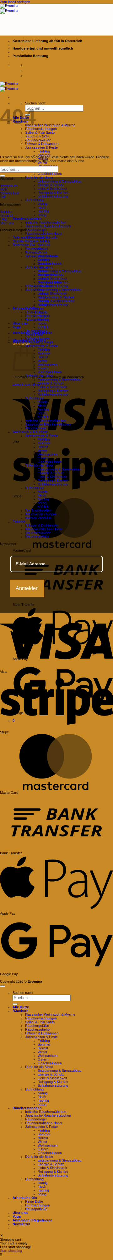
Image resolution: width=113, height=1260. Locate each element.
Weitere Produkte (38, 518)
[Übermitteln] (2, 176)
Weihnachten (47, 275)
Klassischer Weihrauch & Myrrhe (50, 125)
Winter (42, 252)
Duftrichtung (34, 200)
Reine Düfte (34, 335)
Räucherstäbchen (27, 218)
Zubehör (19, 522)
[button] (21, 1224)
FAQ (3, 219)
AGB (3, 189)
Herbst (43, 267)
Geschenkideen (50, 173)
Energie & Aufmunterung (56, 301)
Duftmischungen (37, 338)
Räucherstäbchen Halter (43, 233)
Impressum (8, 186)
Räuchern (21, 1011)
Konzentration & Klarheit (56, 297)
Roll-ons (31, 252)
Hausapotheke (36, 319)
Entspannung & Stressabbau (59, 181)
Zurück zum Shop (26, 384)
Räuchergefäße (37, 537)
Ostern (43, 278)
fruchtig (43, 211)
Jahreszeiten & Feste (41, 147)
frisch (42, 207)
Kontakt (6, 211)
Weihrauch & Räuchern (30, 432)
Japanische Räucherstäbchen (48, 226)
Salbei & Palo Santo (40, 132)
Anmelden (27, 588)
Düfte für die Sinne (39, 177)
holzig (42, 215)
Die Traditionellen (38, 510)
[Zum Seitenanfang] (2, 986)
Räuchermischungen (41, 129)
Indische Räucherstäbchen (45, 222)
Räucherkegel (35, 230)
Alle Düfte (21, 1007)
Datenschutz (9, 193)
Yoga (17, 327)
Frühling (44, 151)
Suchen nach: (35, 103)
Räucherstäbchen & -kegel (33, 342)
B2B (3, 197)
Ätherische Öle (25, 308)
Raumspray (34, 249)
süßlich (43, 327)
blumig (42, 203)
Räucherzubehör (38, 533)
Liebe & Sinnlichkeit (52, 188)
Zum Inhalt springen (15, 2)
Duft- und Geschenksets (31, 237)
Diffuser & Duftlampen (41, 144)
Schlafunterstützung (53, 196)
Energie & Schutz (51, 185)
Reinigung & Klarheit (53, 192)
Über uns (20, 323)
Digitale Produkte (25, 241)
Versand (6, 215)
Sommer (44, 155)
